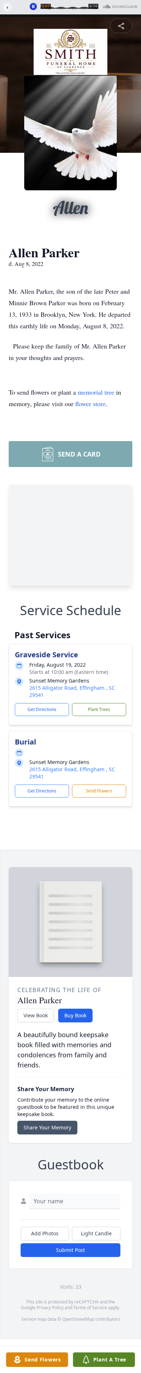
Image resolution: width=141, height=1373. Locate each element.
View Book (36, 1015)
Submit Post (70, 1250)
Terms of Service (90, 1308)
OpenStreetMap (78, 1319)
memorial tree (96, 392)
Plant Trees (99, 709)
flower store (90, 403)
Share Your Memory (47, 1127)
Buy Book (75, 1015)
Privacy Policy (50, 1308)
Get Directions (41, 709)
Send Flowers (99, 791)
